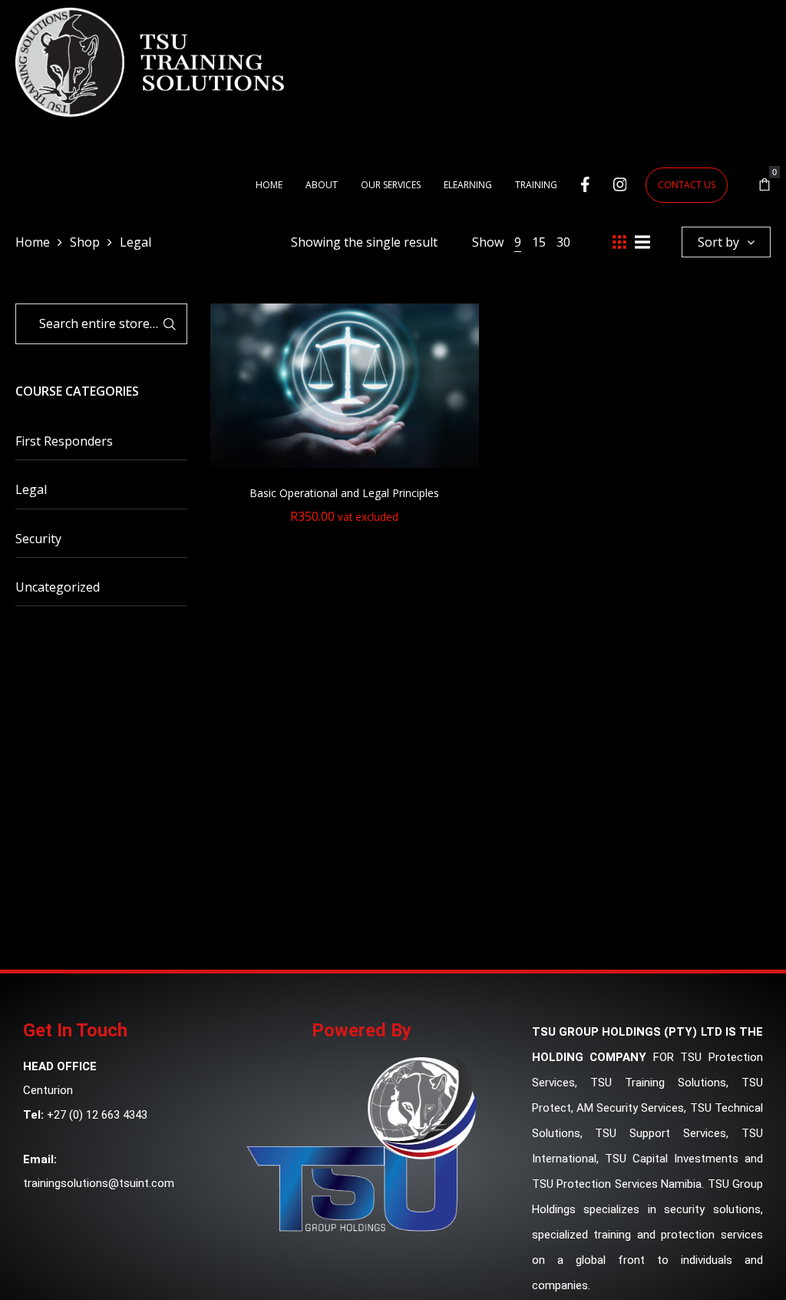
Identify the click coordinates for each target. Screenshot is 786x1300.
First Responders (64, 441)
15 (539, 242)
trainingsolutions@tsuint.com (98, 1183)
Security (38, 538)
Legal (31, 489)
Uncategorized (57, 587)
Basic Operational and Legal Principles (344, 493)
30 (563, 242)
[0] (764, 185)
